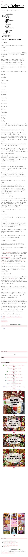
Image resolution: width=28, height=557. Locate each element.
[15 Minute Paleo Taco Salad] (14, 371)
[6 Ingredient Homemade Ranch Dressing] (14, 386)
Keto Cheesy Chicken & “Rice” (10, 542)
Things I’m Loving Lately (9, 543)
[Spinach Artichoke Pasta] (14, 368)
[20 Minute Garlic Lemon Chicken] (14, 380)
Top (2, 1)
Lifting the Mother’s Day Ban (10, 545)
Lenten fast (11, 278)
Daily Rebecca (12, 6)
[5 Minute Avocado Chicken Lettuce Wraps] (14, 365)
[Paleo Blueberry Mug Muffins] (14, 383)
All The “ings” (6, 546)
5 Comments (4, 321)
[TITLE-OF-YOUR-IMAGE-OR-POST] (14, 414)
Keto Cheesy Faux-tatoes (9, 541)
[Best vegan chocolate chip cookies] (14, 374)
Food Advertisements (14, 324)
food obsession (7, 252)
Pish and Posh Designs (8, 553)
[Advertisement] (11, 490)
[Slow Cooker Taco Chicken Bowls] (14, 377)
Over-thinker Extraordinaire (11, 40)
